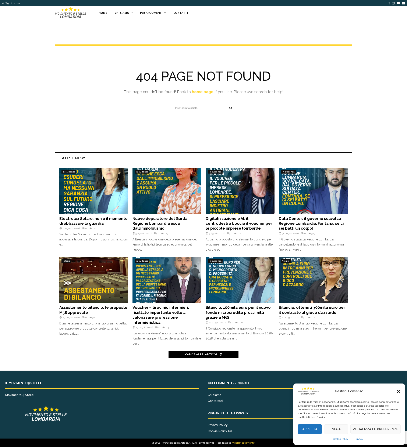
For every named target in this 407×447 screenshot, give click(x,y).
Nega (336, 429)
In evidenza (69, 172)
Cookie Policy (340, 438)
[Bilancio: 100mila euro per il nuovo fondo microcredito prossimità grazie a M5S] (240, 280)
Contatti (180, 13)
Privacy (359, 438)
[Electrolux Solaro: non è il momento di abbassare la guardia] (93, 191)
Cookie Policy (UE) (221, 431)
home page (202, 92)
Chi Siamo (122, 13)
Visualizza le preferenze (375, 429)
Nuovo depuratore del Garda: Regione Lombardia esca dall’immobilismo (160, 223)
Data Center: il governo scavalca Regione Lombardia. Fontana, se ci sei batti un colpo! (311, 223)
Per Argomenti (151, 13)
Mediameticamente (243, 442)
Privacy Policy (218, 425)
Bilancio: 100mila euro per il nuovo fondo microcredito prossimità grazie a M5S (238, 312)
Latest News (72, 158)
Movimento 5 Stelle (19, 395)
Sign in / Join (13, 3)
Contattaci (215, 401)
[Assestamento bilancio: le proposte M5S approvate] (93, 280)
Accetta (309, 429)
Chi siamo (215, 395)
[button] (398, 391)
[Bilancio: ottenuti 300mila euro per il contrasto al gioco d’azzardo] (313, 280)
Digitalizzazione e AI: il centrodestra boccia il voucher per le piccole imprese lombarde (239, 223)
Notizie (66, 261)
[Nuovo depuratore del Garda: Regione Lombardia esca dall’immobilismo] (166, 191)
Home (103, 13)
